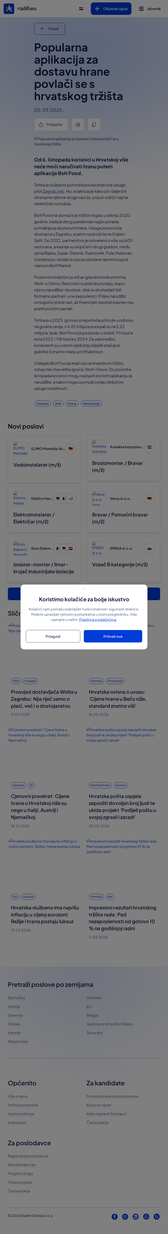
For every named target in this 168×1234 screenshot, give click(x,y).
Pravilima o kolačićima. (98, 619)
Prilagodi (53, 636)
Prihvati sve (112, 636)
